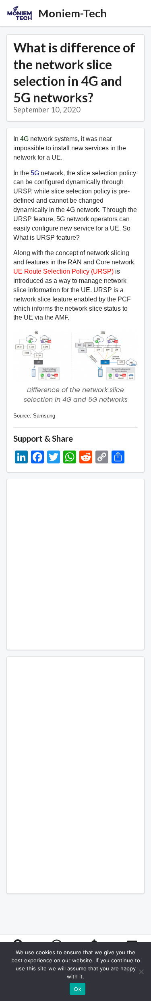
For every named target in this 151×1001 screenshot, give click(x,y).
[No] (141, 972)
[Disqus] (75, 773)
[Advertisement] (75, 564)
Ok (77, 989)
